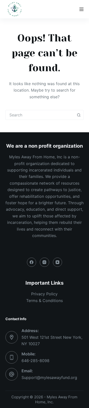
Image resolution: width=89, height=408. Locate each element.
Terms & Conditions (44, 300)
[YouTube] (57, 262)
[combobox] (40, 115)
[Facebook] (31, 262)
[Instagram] (44, 262)
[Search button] (78, 115)
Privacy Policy (44, 293)
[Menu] (81, 9)
